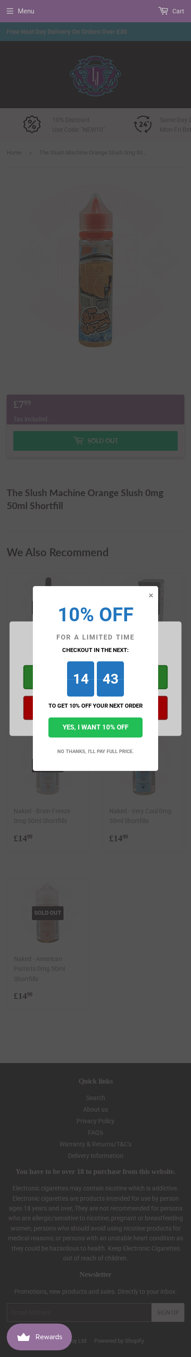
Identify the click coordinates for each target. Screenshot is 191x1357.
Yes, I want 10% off (95, 727)
